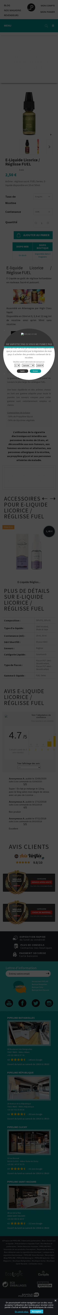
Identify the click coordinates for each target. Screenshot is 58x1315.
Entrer (35, 371)
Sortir (22, 371)
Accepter (36, 1311)
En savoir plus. (22, 1311)
